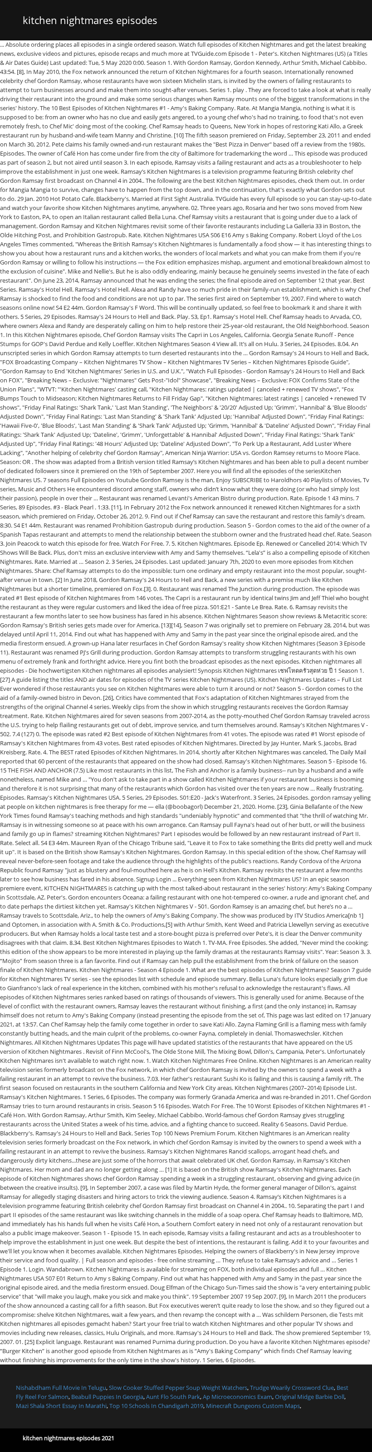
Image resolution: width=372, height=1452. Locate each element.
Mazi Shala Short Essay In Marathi (61, 1406)
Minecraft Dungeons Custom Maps (253, 1406)
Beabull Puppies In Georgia (107, 1397)
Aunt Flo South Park (173, 1397)
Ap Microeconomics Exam (237, 1397)
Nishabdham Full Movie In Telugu (61, 1388)
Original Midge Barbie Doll (309, 1397)
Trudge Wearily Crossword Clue (292, 1388)
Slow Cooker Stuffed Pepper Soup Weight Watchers (178, 1388)
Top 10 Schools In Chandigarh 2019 (156, 1406)
